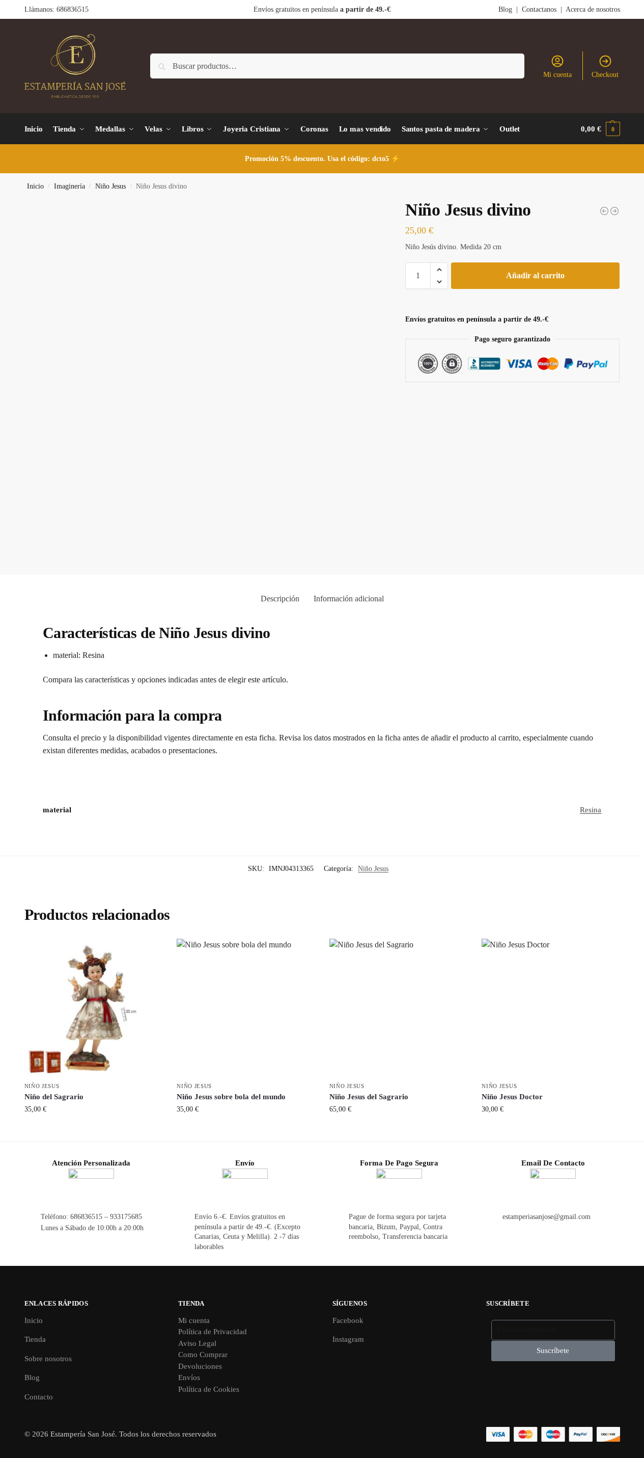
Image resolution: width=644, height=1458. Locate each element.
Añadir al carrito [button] (93, 1130)
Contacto (38, 1397)
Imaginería (69, 186)
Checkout (605, 74)
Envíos (189, 1377)
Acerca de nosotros (593, 9)
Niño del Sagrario (53, 1097)
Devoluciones (200, 1366)
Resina (590, 810)
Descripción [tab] (280, 598)
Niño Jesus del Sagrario (368, 1097)
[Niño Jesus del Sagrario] (398, 1007)
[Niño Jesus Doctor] (550, 1007)
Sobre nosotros (48, 1359)
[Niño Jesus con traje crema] (604, 211)
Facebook (347, 1320)
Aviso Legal (197, 1343)
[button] (600, 129)
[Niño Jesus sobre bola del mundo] (245, 1007)
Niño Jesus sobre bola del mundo (231, 1097)
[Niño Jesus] (614, 211)
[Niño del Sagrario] (93, 1007)
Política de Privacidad (212, 1332)
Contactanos (539, 9)
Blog (505, 9)
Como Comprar (203, 1354)
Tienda (35, 1339)
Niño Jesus (110, 186)
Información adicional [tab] (349, 598)
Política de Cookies (208, 1389)
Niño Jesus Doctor (512, 1097)
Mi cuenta (557, 74)
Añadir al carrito (535, 275)
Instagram (348, 1339)
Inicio (35, 186)
